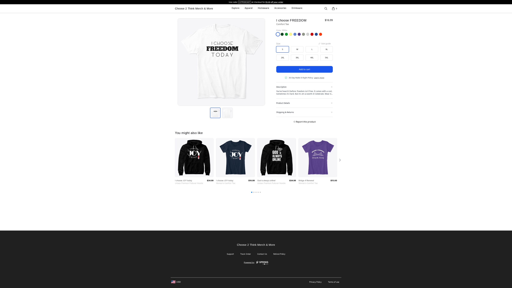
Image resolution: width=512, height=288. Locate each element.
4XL (311, 57)
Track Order (245, 254)
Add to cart (304, 69)
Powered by (249, 262)
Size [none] (278, 43)
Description (281, 87)
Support (230, 254)
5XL (326, 57)
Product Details (283, 103)
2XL (282, 57)
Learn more (319, 77)
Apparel (249, 8)
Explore (235, 8)
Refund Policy (279, 254)
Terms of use (333, 282)
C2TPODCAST (244, 2)
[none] (324, 43)
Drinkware (297, 8)
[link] (194, 157)
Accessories (280, 8)
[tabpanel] (221, 62)
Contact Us (262, 254)
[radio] (282, 49)
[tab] (215, 113)
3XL (297, 57)
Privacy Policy (315, 282)
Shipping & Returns (285, 112)
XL (327, 49)
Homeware (263, 8)
